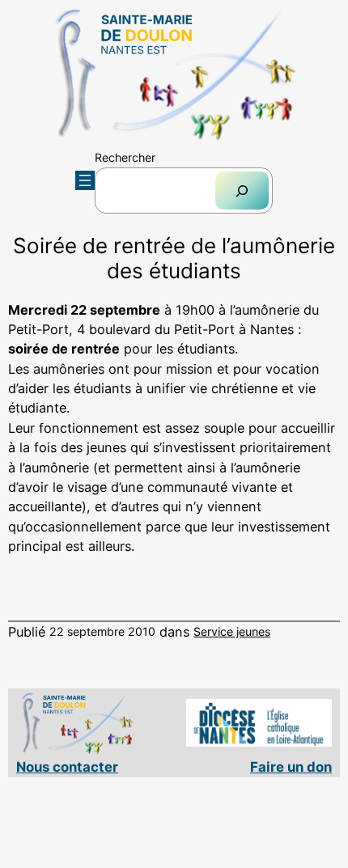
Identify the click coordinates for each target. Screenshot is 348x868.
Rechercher (125, 157)
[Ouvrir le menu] (85, 180)
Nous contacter (67, 767)
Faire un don (291, 767)
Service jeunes (231, 631)
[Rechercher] (242, 190)
